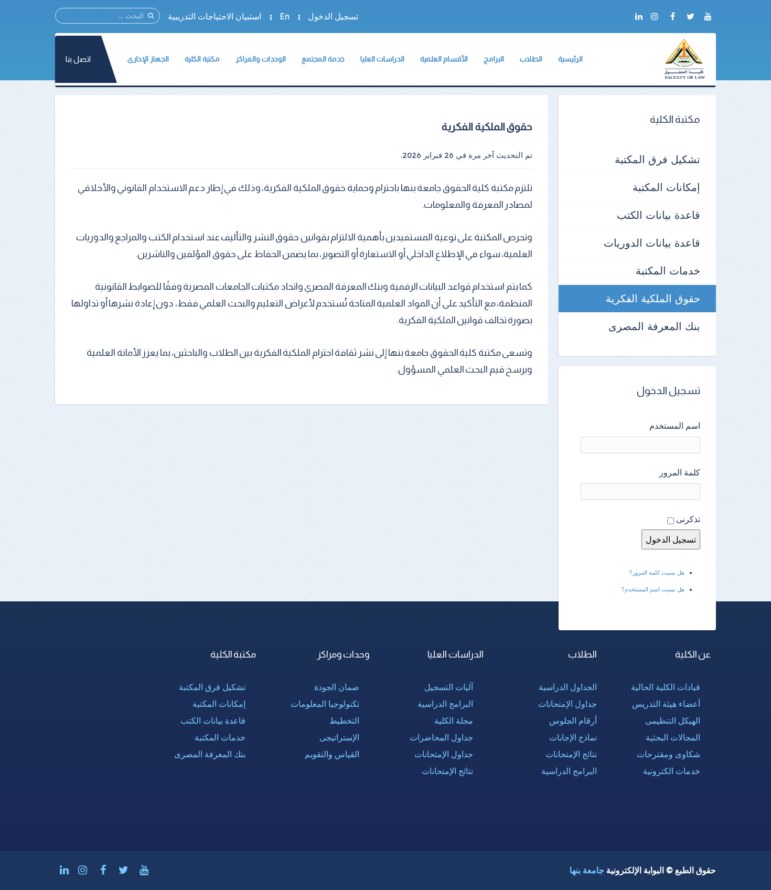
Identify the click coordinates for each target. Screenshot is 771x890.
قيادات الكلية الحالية (665, 687)
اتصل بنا (78, 59)
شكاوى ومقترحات (668, 754)
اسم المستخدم (674, 425)
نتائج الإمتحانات (571, 754)
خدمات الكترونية (671, 771)
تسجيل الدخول (333, 16)
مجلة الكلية (453, 720)
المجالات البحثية (673, 737)
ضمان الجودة (336, 687)
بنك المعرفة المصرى (654, 326)
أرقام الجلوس (573, 720)
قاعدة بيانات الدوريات (652, 242)
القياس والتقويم (332, 754)
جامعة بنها (587, 870)
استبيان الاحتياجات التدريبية (214, 16)
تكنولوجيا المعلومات (325, 703)
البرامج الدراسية (569, 771)
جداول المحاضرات (441, 737)
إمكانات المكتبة (666, 187)
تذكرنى (688, 519)
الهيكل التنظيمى (672, 720)
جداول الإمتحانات (567, 703)
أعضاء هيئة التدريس (666, 703)
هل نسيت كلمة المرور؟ (656, 572)
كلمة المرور (679, 472)
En (285, 16)
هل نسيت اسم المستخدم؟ (653, 589)
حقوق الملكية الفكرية (653, 298)
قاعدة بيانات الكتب (658, 214)
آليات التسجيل (448, 687)
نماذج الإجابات (573, 737)
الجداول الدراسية (568, 687)
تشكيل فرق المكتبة (657, 159)
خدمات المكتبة (668, 270)
